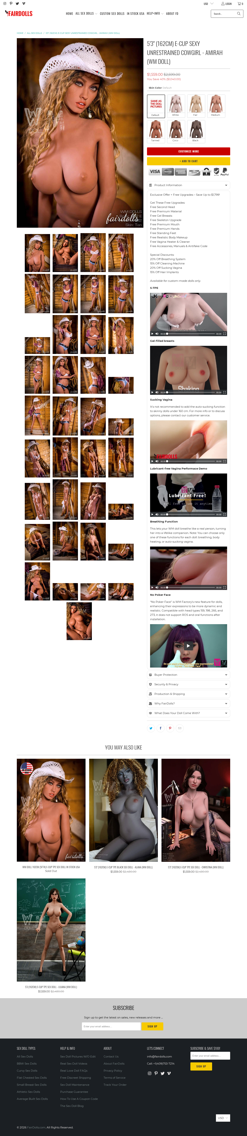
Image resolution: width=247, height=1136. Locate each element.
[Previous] (19, 133)
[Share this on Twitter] (151, 728)
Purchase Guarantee (74, 1091)
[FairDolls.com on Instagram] (5, 4)
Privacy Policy (113, 1070)
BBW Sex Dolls (27, 1063)
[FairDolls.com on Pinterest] (11, 4)
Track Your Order (115, 1084)
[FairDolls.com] (18, 14)
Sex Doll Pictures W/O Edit (78, 1056)
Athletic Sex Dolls (28, 1091)
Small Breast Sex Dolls (31, 1084)
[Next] (141, 133)
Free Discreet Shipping (75, 1077)
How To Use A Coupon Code (79, 1099)
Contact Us (111, 1056)
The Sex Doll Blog (72, 1106)
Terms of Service (114, 1077)
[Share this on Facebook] (161, 728)
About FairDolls (114, 1063)
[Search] (238, 14)
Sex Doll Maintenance (74, 1084)
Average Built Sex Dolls (32, 1099)
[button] (87, 13)
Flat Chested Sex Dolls (32, 1077)
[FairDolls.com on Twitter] (17, 4)
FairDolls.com (36, 1127)
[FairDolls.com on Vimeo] (23, 4)
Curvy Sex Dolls (27, 1070)
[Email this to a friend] (180, 728)
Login (228, 4)
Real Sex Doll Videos (73, 1063)
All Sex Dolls (25, 1056)
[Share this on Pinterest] (170, 728)
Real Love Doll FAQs (73, 1070)
